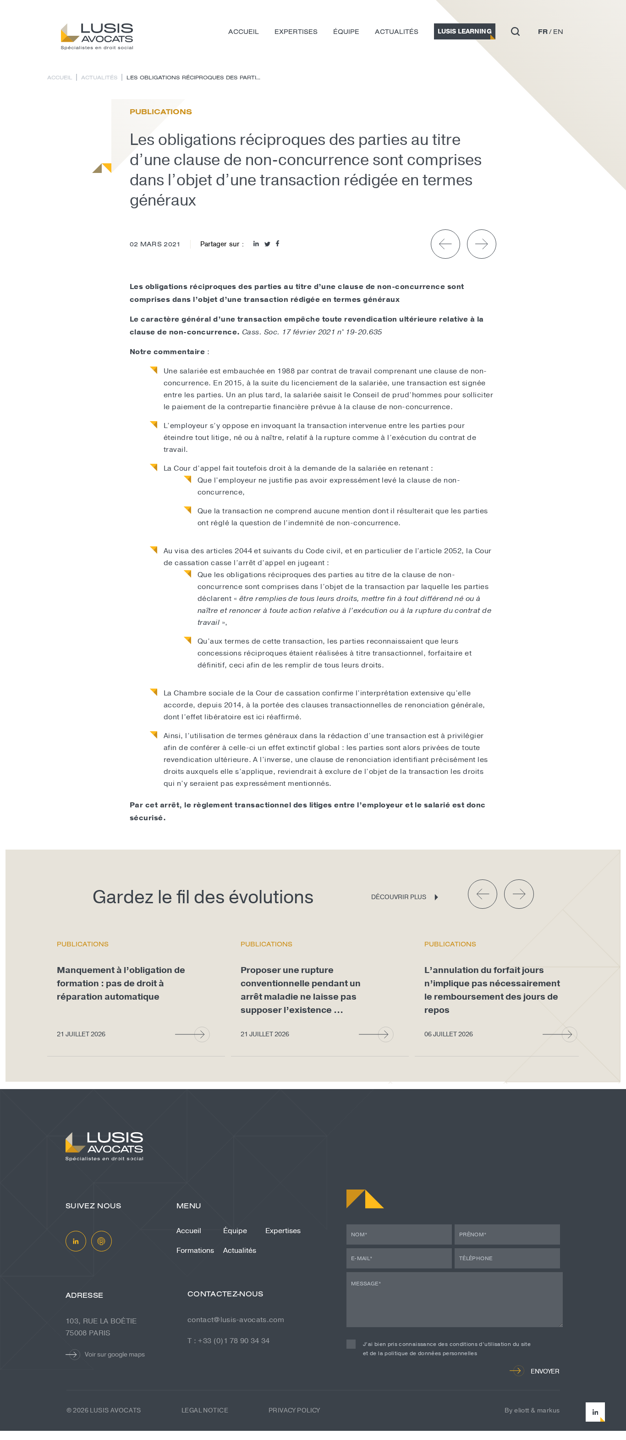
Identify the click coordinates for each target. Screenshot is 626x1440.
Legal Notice (204, 1410)
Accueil (243, 32)
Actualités (396, 32)
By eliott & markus (532, 1410)
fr (543, 32)
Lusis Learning (465, 31)
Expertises (296, 32)
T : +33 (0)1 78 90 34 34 (228, 1341)
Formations (195, 1250)
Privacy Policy (294, 1410)
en (558, 32)
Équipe (346, 32)
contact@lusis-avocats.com (235, 1320)
